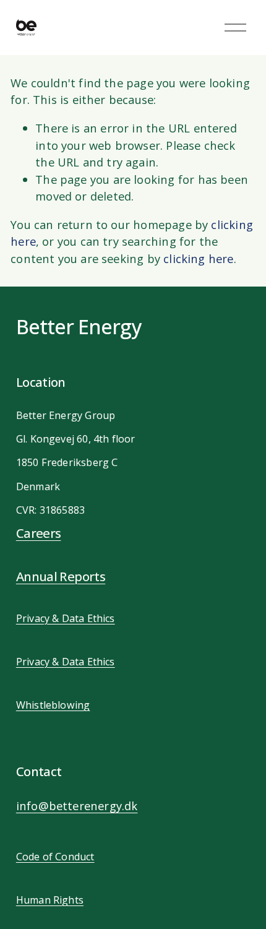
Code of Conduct (55, 856)
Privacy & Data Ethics (65, 618)
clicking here (198, 258)
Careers (38, 533)
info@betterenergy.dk (77, 805)
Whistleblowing (53, 705)
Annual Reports (60, 576)
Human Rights (50, 900)
